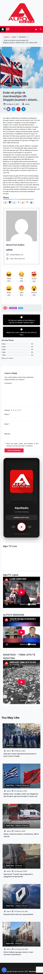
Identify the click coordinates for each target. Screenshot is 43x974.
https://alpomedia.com (17, 259)
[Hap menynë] (7, 29)
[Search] (40, 29)
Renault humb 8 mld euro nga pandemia (18, 914)
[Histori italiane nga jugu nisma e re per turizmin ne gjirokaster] (21, 934)
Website (7, 434)
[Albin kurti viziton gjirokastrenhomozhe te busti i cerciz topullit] (21, 735)
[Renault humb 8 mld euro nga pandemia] (21, 896)
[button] (4, 108)
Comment (8, 383)
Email (6, 424)
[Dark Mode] (36, 29)
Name (7, 414)
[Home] (2, 29)
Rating (7, 410)
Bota (20, 308)
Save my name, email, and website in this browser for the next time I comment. (22, 445)
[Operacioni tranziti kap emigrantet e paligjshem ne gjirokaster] (21, 856)
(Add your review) (7, 358)
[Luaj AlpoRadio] (21, 527)
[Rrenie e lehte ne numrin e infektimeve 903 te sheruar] (21, 816)
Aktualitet (13, 308)
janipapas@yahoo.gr (16, 255)
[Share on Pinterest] (18, 109)
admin (9, 249)
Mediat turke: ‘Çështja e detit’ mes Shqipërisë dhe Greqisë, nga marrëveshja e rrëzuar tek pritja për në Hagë (21, 796)
